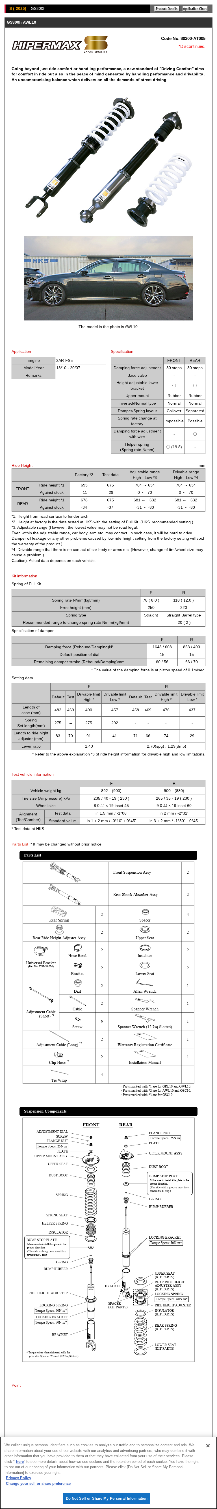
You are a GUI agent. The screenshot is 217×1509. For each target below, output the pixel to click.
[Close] (208, 1446)
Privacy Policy (18, 1478)
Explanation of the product (167, 9)
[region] (108, 1473)
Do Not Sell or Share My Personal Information (107, 1498)
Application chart (195, 9)
